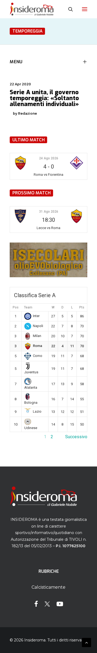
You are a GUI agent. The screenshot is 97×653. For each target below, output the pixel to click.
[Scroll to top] (86, 642)
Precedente (21, 436)
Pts (81, 307)
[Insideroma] (32, 9)
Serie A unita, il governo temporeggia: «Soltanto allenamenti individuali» (44, 98)
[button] (84, 9)
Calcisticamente (48, 587)
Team (28, 307)
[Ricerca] (68, 9)
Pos (16, 307)
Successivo (76, 436)
